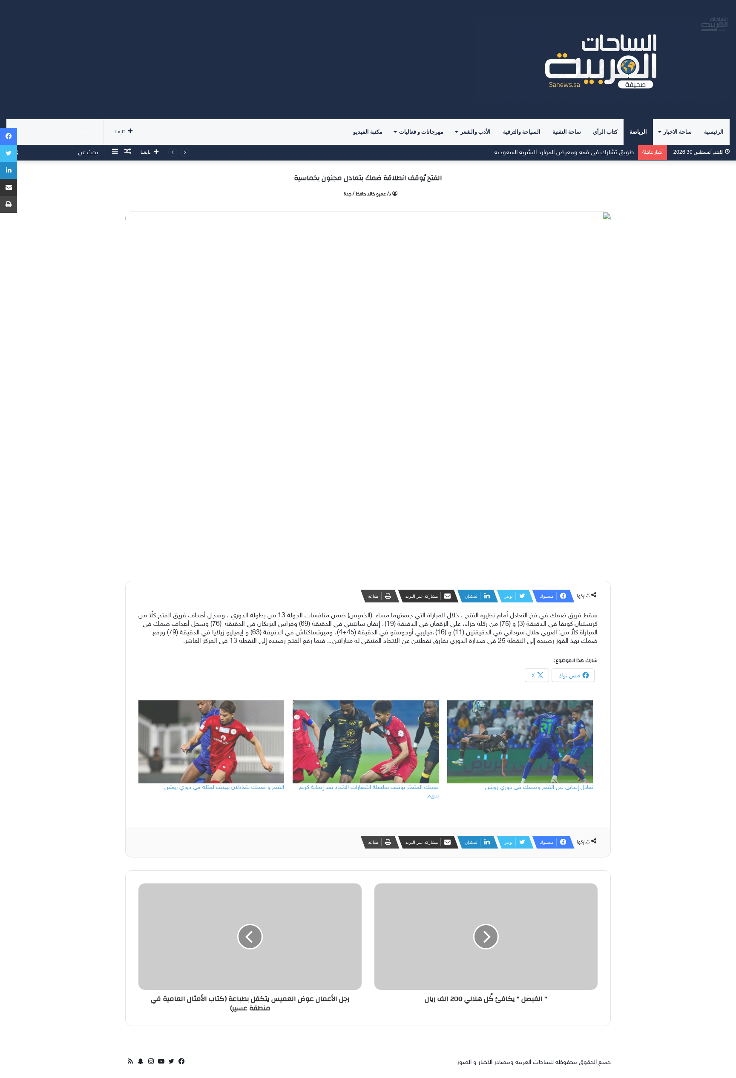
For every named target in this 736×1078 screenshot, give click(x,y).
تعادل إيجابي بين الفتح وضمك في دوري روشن (539, 787)
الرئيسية (714, 132)
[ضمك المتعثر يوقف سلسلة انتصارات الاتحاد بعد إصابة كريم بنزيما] (365, 742)
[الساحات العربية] (602, 59)
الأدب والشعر (475, 132)
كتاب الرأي (605, 132)
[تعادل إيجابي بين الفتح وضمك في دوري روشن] (520, 742)
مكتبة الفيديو (367, 132)
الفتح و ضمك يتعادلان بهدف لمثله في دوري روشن (224, 787)
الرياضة (638, 132)
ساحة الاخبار (678, 132)
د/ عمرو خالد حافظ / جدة (367, 194)
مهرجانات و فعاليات (421, 132)
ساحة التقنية (566, 132)
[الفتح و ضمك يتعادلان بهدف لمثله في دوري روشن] (211, 742)
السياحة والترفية (521, 132)
